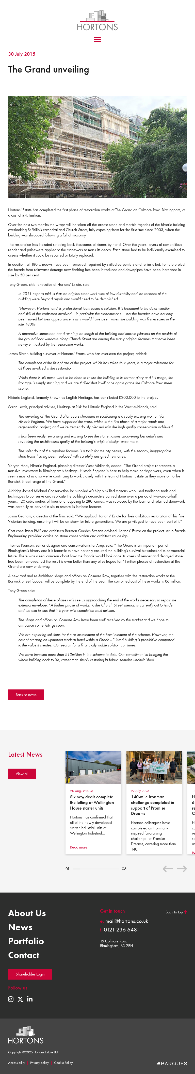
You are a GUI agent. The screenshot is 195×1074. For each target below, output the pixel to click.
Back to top (175, 912)
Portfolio (26, 941)
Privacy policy (39, 1063)
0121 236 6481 (120, 930)
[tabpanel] (93, 803)
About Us (27, 913)
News (20, 927)
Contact (23, 955)
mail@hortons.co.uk (124, 921)
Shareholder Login (30, 974)
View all (22, 773)
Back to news (26, 694)
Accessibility (16, 1063)
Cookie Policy (63, 1063)
